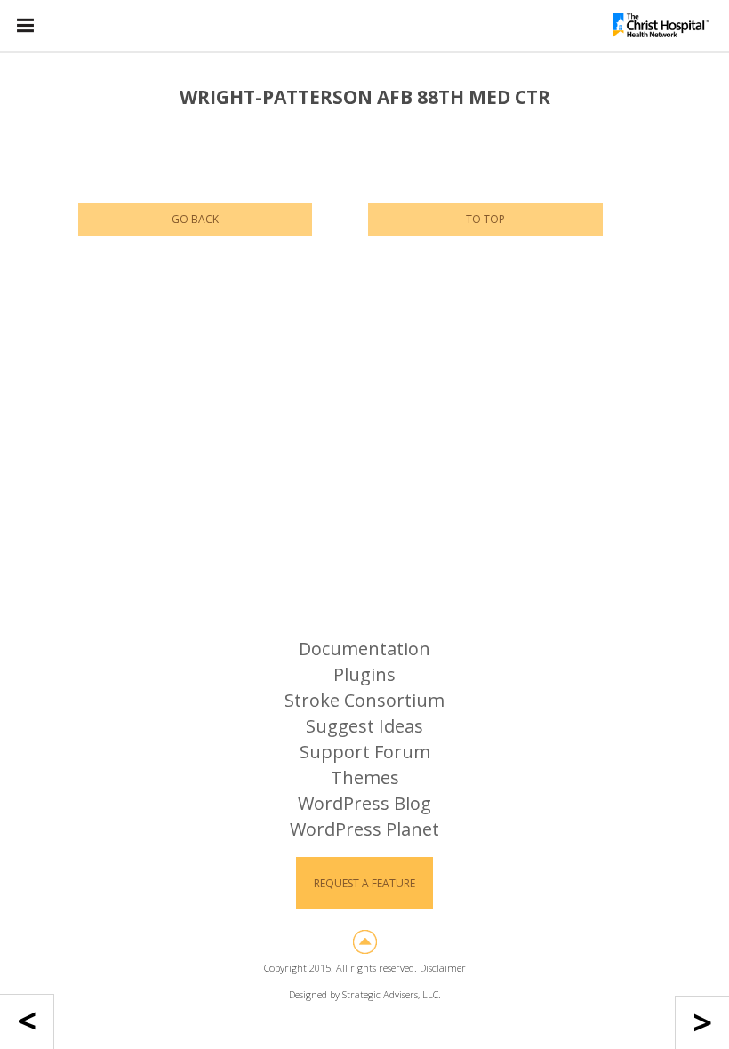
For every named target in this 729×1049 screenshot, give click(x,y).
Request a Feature (364, 883)
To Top (485, 219)
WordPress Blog (364, 803)
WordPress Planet (364, 829)
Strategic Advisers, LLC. (391, 994)
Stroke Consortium (364, 700)
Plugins (364, 674)
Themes (365, 777)
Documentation (364, 649)
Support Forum (365, 752)
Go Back (195, 219)
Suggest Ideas (364, 726)
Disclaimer (443, 967)
